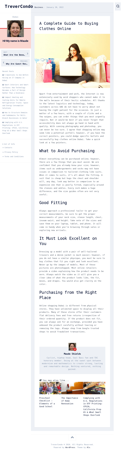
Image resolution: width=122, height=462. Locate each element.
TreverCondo (15, 6)
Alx (88, 447)
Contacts (8, 148)
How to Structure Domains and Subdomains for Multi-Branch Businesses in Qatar (14, 115)
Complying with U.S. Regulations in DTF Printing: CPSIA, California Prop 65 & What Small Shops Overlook (15, 127)
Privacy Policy (11, 152)
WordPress (70, 447)
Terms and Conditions (14, 156)
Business (39, 7)
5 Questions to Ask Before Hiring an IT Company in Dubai (15, 77)
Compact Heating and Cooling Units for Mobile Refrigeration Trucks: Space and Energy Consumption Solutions (15, 102)
